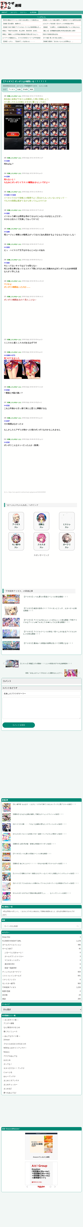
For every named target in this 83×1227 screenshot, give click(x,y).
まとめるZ (8, 1089)
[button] (78, 926)
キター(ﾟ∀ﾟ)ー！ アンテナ (14, 1068)
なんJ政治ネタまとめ (12, 1027)
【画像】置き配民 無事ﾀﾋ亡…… (13, 23)
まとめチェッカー (10, 1084)
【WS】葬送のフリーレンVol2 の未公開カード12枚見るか (20, 20)
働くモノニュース (10, 1031)
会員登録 (33, 12)
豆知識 (25, 89)
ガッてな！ (8, 1064)
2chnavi (7, 1040)
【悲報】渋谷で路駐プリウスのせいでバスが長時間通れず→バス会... (24, 27)
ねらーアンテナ (10, 1076)
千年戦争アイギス (30, 86)
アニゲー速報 (9, 1023)
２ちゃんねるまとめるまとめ (15, 1044)
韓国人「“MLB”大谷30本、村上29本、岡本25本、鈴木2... (20, 31)
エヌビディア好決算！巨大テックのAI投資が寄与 (58, 23)
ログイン (23, 12)
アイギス (12, 89)
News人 (7, 1052)
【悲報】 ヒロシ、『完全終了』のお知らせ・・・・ (18, 41)
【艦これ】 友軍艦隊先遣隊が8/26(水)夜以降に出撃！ (59, 31)
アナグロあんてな (10, 1056)
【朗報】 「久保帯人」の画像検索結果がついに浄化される (61, 27)
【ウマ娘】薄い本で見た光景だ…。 (54, 38)
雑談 (31, 89)
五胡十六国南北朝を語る (50, 34)
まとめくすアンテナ (11, 1080)
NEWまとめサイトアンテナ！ (15, 1048)
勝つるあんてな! (10, 1093)
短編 (19, 89)
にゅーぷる (8, 1072)
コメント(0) (43, 86)
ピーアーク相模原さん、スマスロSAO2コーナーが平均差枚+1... (22, 38)
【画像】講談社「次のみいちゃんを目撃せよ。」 (58, 41)
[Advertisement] (41, 320)
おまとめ (7, 1060)
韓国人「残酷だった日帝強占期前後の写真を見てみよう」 (20, 34)
